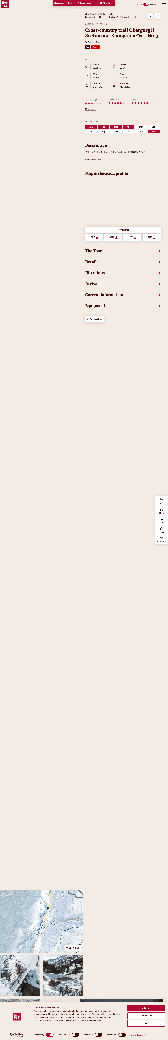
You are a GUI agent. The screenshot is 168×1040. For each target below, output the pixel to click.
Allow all (146, 1008)
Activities (93, 14)
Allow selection (146, 1016)
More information (93, 159)
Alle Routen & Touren (108, 14)
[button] (123, 250)
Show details (137, 1035)
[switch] (75, 1035)
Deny (146, 1023)
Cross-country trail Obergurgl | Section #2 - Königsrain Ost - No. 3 (110, 17)
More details (90, 109)
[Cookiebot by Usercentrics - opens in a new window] (17, 1035)
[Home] (86, 14)
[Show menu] (164, 4)
